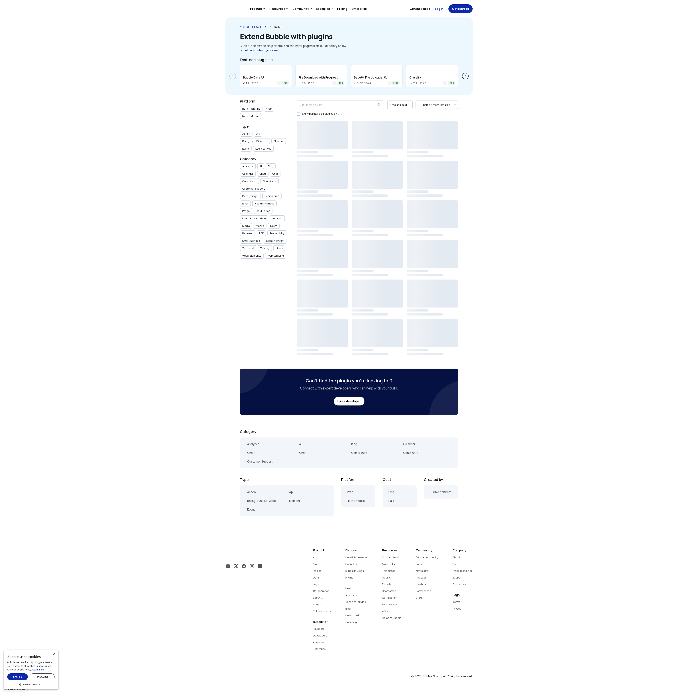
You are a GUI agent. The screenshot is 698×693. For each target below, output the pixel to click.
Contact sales (420, 9)
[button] (31, 684)
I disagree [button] (42, 676)
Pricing (342, 9)
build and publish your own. (261, 50)
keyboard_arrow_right (265, 27)
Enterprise (359, 9)
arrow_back (232, 76)
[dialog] (31, 669)
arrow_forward (465, 76)
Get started (460, 9)
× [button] (54, 654)
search (379, 105)
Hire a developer (349, 401)
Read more (38, 669)
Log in (439, 9)
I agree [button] (17, 676)
